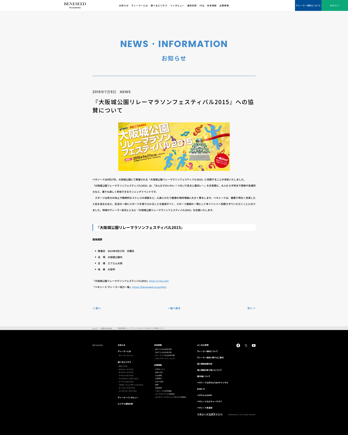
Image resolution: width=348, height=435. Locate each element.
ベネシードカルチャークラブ (209, 401)
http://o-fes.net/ (159, 281)
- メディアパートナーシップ (164, 358)
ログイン (334, 5)
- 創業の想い (158, 372)
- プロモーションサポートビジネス (130, 385)
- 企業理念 (158, 378)
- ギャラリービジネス (125, 372)
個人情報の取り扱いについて (209, 370)
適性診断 (192, 5)
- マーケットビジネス (125, 381)
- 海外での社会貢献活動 (163, 352)
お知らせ (124, 5)
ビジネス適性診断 (125, 403)
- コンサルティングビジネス (128, 378)
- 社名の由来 (158, 381)
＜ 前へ (96, 308)
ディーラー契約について (308, 5)
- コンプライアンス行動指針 (164, 394)
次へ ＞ (251, 308)
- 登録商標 (158, 388)
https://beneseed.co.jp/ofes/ (149, 287)
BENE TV (201, 389)
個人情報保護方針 (204, 363)
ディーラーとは (139, 5)
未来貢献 (212, 5)
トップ (94, 328)
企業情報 (224, 5)
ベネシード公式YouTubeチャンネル (212, 382)
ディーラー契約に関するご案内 (210, 357)
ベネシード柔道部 (204, 407)
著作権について (203, 376)
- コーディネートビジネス (127, 391)
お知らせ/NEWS (106, 328)
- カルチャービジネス (125, 369)
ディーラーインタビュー (128, 397)
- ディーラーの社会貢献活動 (164, 355)
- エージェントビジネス (126, 388)
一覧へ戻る (174, 308)
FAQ (202, 5)
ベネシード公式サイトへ (210, 414)
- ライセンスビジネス (125, 375)
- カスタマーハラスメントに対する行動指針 (170, 397)
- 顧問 (156, 384)
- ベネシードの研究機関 (163, 391)
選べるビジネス (159, 5)
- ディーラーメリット (125, 355)
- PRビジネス (123, 366)
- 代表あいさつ (159, 369)
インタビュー (177, 5)
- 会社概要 (158, 375)
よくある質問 (203, 345)
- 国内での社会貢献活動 (163, 349)
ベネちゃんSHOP (204, 395)
